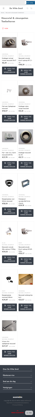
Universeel (5, 54)
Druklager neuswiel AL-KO (25, 154)
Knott (20, 54)
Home (2, 13)
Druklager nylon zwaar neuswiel (24, 107)
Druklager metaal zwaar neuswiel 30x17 (9, 59)
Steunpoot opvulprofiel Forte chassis (24, 201)
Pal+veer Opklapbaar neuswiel (9, 107)
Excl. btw (30, 3)
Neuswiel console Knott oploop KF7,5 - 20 (26, 60)
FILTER (6, 28)
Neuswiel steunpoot (8, 56)
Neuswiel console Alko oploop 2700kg (8, 248)
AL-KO (3, 243)
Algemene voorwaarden (14, 403)
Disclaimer (25, 403)
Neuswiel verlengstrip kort (26, 296)
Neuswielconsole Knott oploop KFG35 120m (25, 249)
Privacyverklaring (17, 405)
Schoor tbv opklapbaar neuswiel (8, 342)
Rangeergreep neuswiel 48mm (7, 296)
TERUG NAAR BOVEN (17, 413)
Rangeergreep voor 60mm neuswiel (8, 200)
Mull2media (27, 401)
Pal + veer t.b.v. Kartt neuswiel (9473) (9, 154)
